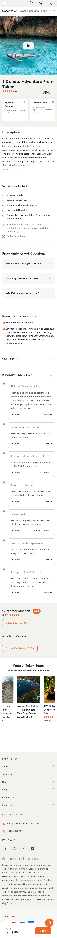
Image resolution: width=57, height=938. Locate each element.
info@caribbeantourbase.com (23, 823)
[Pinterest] (23, 849)
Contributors (9, 805)
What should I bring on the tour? (24, 263)
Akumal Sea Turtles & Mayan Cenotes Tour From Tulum (27, 710)
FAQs (44, 11)
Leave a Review (16, 623)
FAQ (4, 789)
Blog (4, 782)
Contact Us (8, 797)
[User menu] (50, 3)
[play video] (28, 45)
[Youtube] (33, 849)
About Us (7, 774)
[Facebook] (5, 849)
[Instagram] (14, 849)
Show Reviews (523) (20, 648)
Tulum (23, 679)
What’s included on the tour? (22, 293)
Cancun (49, 679)
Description (9, 11)
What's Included (29, 11)
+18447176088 (15, 831)
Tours (5, 766)
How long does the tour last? (22, 278)
